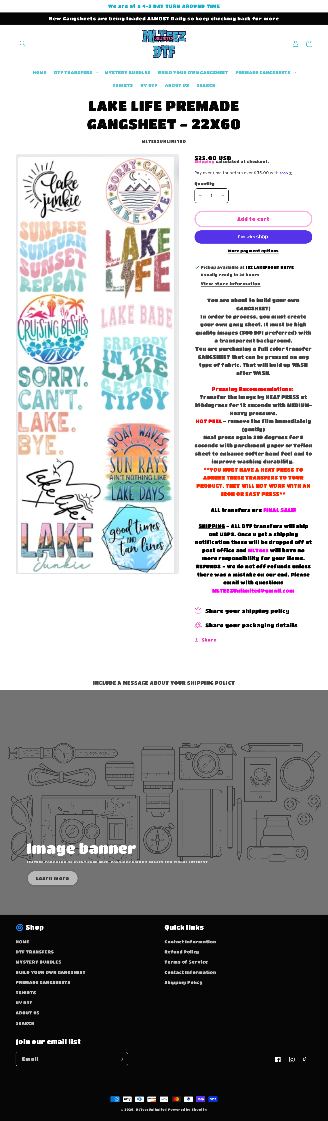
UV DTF (24, 1002)
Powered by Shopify (187, 1109)
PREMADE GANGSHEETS (43, 982)
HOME (22, 941)
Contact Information (190, 941)
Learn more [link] (52, 878)
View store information (231, 283)
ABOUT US (28, 1012)
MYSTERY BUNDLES (38, 961)
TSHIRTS (26, 992)
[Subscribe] (121, 1059)
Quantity (204, 183)
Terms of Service (186, 961)
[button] (22, 44)
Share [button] (209, 639)
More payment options (253, 251)
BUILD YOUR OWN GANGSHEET (51, 972)
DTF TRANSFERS (35, 951)
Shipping (204, 161)
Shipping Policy (183, 982)
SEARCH (25, 1022)
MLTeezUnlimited (151, 1109)
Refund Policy (181, 951)
